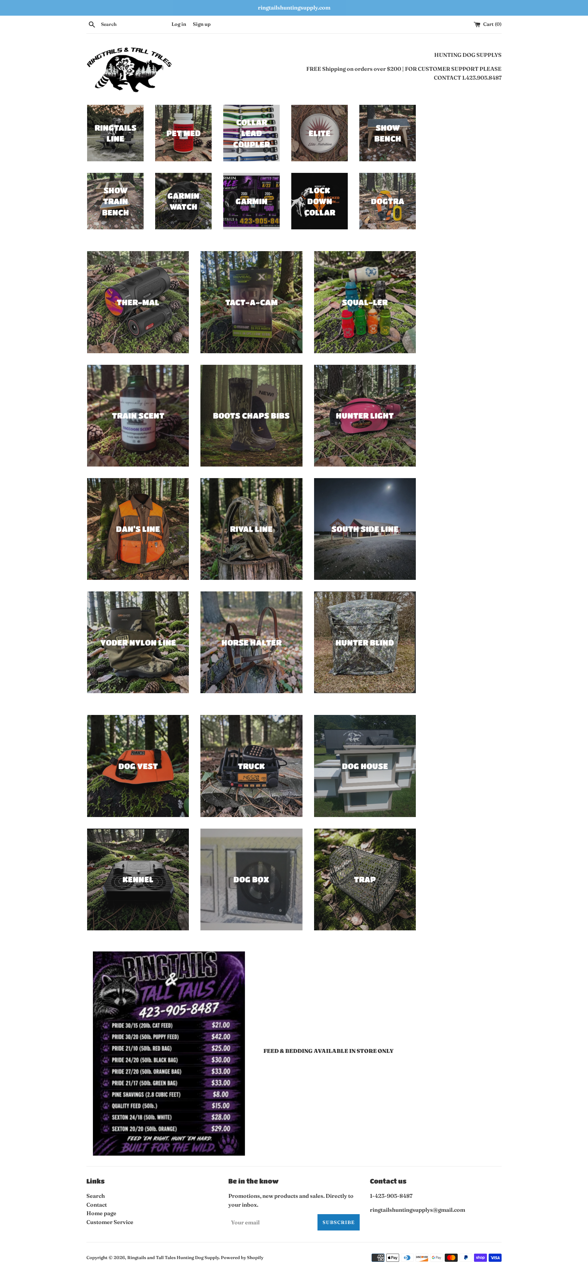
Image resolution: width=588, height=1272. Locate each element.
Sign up (202, 24)
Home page (101, 1213)
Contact (96, 1204)
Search (95, 1195)
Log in (179, 24)
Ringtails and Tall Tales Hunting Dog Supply (173, 1257)
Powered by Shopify (242, 1257)
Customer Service (109, 1222)
